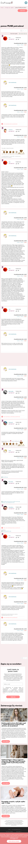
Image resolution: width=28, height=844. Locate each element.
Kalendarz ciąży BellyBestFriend (7, 502)
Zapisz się (13, 697)
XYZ (9, 37)
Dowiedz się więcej (14, 838)
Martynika (11, 391)
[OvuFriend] (6, 3)
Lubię (22, 44)
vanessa (10, 129)
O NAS (9, 829)
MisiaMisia (11, 507)
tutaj (4, 693)
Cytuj (18, 44)
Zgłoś (25, 44)
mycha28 (11, 422)
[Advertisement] (14, 18)
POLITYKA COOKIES (9, 831)
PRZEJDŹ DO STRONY (14, 841)
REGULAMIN (18, 831)
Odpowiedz (22, 10)
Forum (2, 7)
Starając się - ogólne (9, 7)
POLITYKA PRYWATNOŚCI (16, 829)
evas (10, 450)
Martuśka (11, 481)
